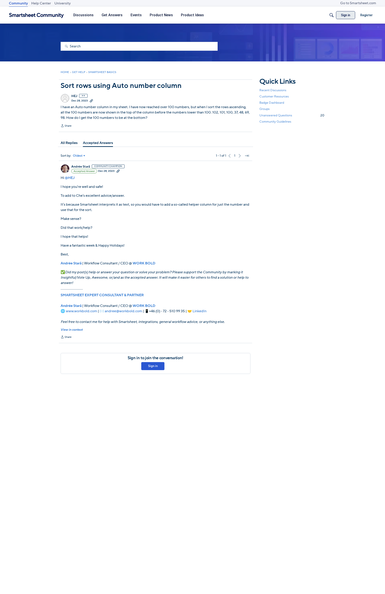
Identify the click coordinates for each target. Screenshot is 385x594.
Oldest (78, 156)
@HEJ (70, 177)
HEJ (74, 96)
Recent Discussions (272, 90)
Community (18, 3)
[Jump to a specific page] (246, 155)
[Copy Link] (91, 101)
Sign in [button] (153, 366)
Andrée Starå (80, 167)
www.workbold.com (81, 311)
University (62, 3)
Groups (264, 109)
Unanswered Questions (291, 115)
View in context (72, 330)
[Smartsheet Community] (36, 15)
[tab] (69, 143)
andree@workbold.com (123, 311)
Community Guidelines (275, 122)
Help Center (41, 3)
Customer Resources (274, 96)
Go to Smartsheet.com (358, 3)
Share (66, 126)
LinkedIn (199, 311)
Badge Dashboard (271, 103)
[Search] (332, 15)
